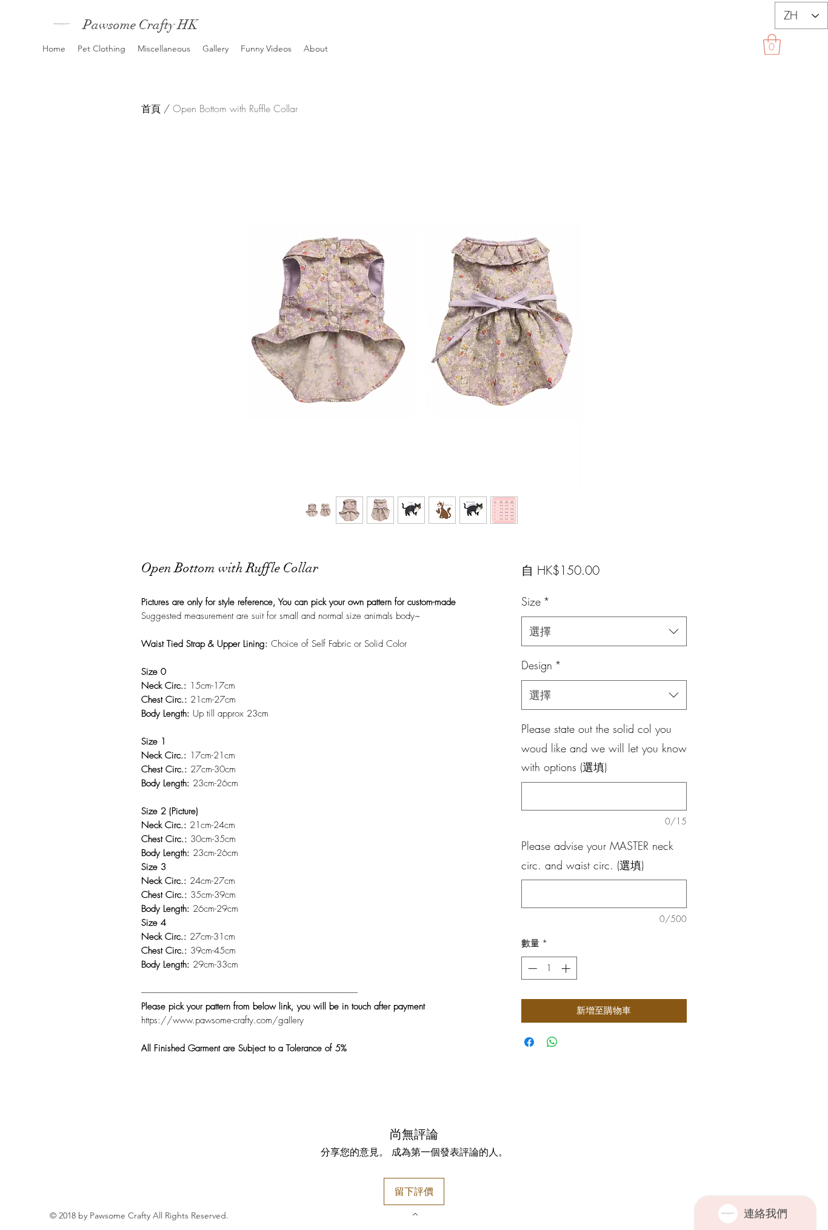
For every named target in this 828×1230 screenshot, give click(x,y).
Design (541, 665)
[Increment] (567, 968)
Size (535, 601)
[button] (772, 44)
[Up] (414, 1214)
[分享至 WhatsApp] (552, 1042)
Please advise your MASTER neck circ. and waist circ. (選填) (597, 855)
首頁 (151, 108)
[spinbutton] (549, 968)
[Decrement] (531, 968)
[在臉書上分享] (529, 1042)
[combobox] (604, 632)
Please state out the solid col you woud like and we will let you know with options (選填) (604, 747)
